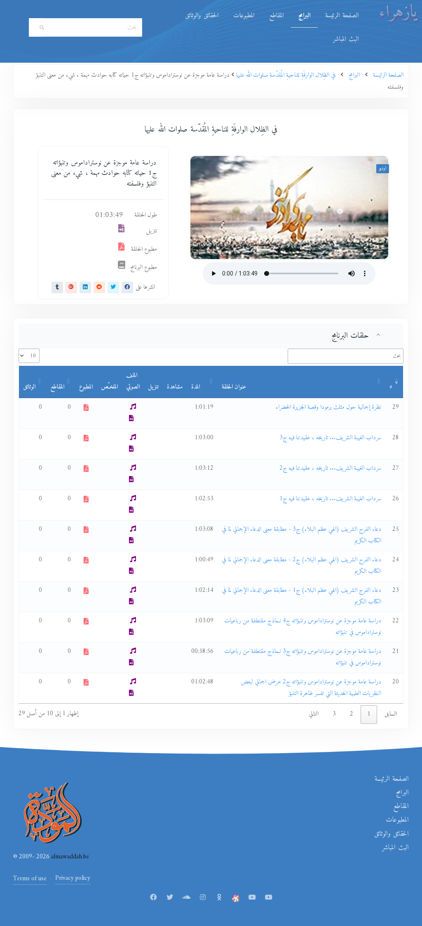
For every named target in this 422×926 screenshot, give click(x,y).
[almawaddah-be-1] (252, 898)
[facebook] (127, 287)
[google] (71, 287)
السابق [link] (390, 714)
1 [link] (368, 714)
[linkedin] (85, 287)
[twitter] (113, 287)
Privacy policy (72, 878)
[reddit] (99, 287)
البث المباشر (346, 39)
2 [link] (351, 714)
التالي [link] (314, 714)
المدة (195, 387)
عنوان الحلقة (234, 387)
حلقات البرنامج (350, 336)
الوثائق (29, 387)
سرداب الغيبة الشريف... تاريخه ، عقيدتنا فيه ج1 (330, 498)
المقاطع (276, 15)
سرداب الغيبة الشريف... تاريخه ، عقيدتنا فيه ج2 (330, 468)
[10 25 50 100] (29, 356)
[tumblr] (57, 287)
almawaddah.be (69, 856)
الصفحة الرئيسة (342, 15)
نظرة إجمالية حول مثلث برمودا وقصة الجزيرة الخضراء (328, 407)
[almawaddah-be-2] (268, 898)
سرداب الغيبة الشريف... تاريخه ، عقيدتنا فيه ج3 (330, 437)
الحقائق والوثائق (201, 15)
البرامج (304, 15)
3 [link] (334, 714)
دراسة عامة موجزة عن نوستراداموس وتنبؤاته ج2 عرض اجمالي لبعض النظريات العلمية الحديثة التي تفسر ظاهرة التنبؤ (311, 688)
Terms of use (30, 878)
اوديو (383, 168)
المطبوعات (243, 15)
